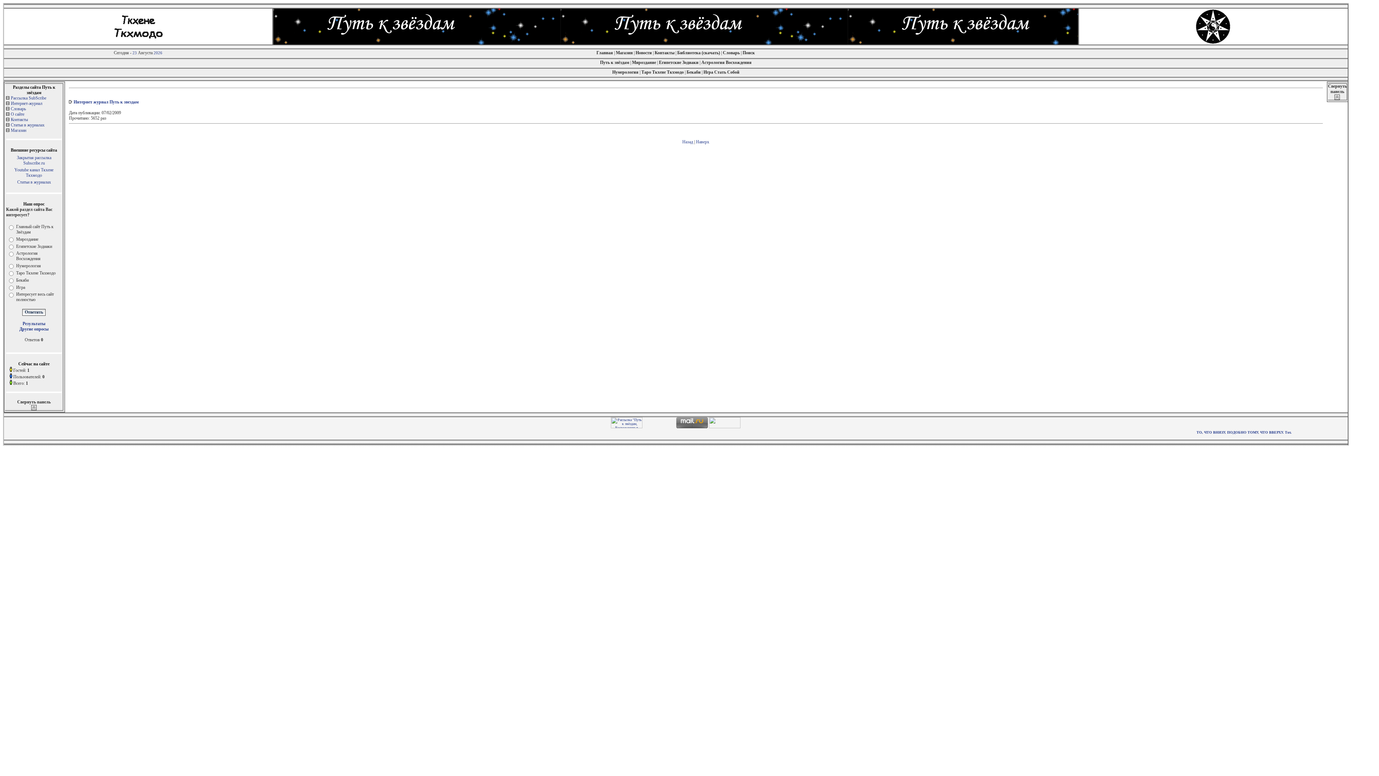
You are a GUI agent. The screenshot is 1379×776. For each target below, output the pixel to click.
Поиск (749, 52)
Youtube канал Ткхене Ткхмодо (34, 172)
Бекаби (694, 72)
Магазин (624, 52)
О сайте (17, 114)
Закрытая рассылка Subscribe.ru (34, 160)
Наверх (702, 141)
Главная (604, 52)
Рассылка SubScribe (28, 98)
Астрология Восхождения (726, 62)
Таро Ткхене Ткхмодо (662, 72)
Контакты (665, 52)
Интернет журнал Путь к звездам (106, 102)
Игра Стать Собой (721, 72)
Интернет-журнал (26, 103)
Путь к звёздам (614, 62)
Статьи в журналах (28, 125)
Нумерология (625, 72)
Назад (687, 141)
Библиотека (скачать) (698, 52)
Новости (644, 52)
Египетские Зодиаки (678, 62)
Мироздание (644, 62)
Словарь (732, 52)
